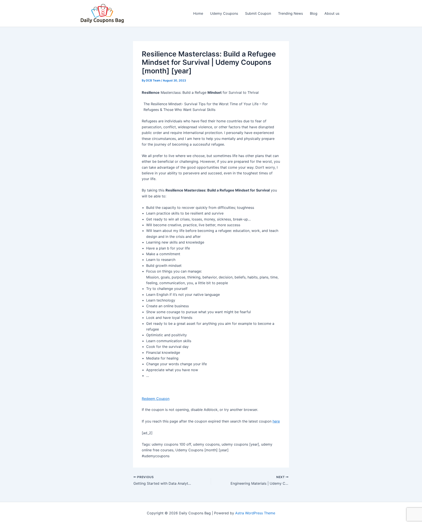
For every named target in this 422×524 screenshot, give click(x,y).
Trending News (290, 13)
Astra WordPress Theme (255, 513)
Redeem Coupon (155, 398)
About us (331, 13)
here (276, 421)
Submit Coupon (258, 13)
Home (198, 13)
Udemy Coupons (224, 13)
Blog (313, 13)
